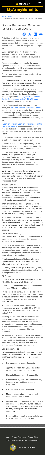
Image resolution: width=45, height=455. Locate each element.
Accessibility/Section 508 (21, 440)
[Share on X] (30, 34)
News (10, 16)
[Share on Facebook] (24, 34)
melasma (26, 107)
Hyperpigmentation (22, 125)
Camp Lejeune (21, 97)
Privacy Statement (19, 437)
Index (8, 437)
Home (4, 16)
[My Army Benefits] (22, 3)
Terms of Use (33, 437)
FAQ (8, 440)
